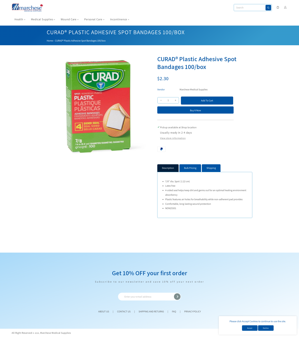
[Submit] (177, 296)
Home (50, 40)
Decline (266, 328)
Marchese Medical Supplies (194, 89)
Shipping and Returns (151, 311)
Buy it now (195, 110)
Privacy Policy (192, 311)
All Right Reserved (22, 333)
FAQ (174, 311)
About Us (103, 311)
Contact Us (124, 311)
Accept (249, 328)
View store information (173, 138)
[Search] (268, 7)
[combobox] (253, 7)
